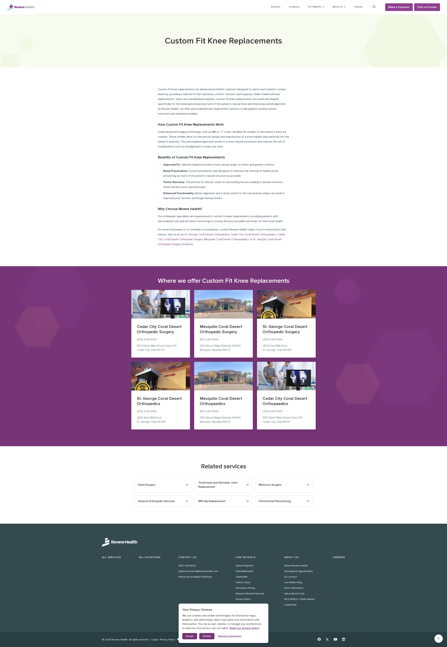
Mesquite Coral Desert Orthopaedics (226, 239)
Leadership (290, 604)
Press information (293, 587)
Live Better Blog (293, 582)
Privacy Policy (243, 599)
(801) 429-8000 (187, 565)
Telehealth (242, 576)
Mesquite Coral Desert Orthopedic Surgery (221, 329)
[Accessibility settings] (438, 638)
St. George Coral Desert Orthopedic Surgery (285, 329)
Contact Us (187, 557)
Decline (207, 636)
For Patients (246, 557)
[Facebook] (319, 639)
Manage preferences (229, 636)
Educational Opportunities (298, 571)
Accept (190, 636)
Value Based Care (294, 593)
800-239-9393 (209, 339)
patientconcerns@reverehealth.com (198, 571)
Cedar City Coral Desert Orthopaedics (253, 234)
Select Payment (244, 565)
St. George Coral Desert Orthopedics (207, 234)
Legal (155, 639)
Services (275, 6)
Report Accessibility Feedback (195, 576)
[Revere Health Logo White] (223, 542)
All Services (111, 557)
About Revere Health (296, 565)
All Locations (150, 557)
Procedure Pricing (245, 587)
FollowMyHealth (244, 571)
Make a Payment (399, 7)
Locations (294, 6)
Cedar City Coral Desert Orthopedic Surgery (159, 329)
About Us (291, 557)
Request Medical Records (250, 593)
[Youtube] (335, 639)
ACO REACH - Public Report (299, 599)
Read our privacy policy (244, 628)
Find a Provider (427, 7)
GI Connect (290, 576)
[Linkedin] (343, 639)
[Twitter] (327, 639)
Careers (358, 6)
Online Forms (243, 582)
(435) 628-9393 (147, 339)
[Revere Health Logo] (20, 7)
